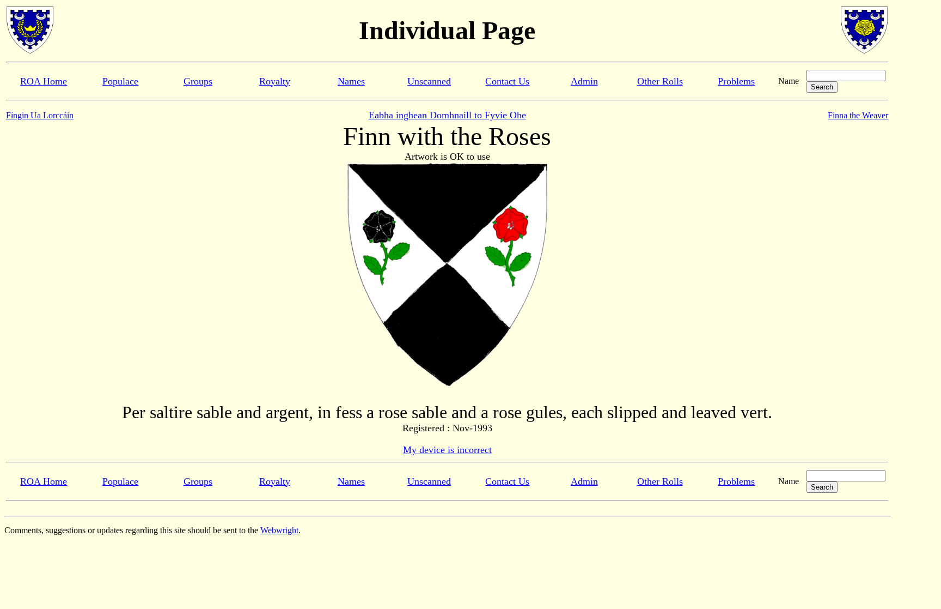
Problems (736, 81)
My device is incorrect (447, 449)
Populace (120, 81)
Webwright (279, 530)
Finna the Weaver (858, 115)
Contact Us (507, 81)
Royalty (274, 81)
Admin (584, 81)
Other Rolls (660, 81)
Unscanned (429, 81)
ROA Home (43, 81)
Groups (198, 81)
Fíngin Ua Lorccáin (40, 115)
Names (351, 81)
